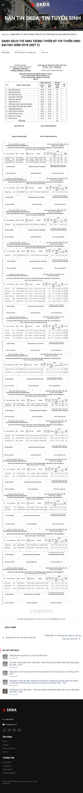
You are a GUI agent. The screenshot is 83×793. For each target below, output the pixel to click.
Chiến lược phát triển (9, 748)
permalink (62, 619)
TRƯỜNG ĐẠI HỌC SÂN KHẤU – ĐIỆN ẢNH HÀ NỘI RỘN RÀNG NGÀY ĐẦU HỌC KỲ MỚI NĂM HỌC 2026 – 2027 (44, 691)
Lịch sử (5, 741)
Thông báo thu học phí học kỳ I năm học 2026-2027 (28, 656)
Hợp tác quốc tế (8, 769)
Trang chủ (5, 34)
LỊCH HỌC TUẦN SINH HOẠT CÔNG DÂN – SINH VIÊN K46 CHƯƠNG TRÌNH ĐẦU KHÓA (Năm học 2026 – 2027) (44, 664)
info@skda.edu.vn (11, 724)
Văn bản (5, 752)
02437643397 (9, 719)
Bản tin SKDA (22, 18)
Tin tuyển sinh (61, 18)
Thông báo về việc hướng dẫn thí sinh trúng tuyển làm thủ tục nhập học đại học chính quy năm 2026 (44, 673)
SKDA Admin (6, 52)
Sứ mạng (5, 745)
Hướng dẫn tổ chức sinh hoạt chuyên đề (20, 637)
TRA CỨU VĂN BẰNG (9, 773)
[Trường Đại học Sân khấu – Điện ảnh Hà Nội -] (41, 5)
